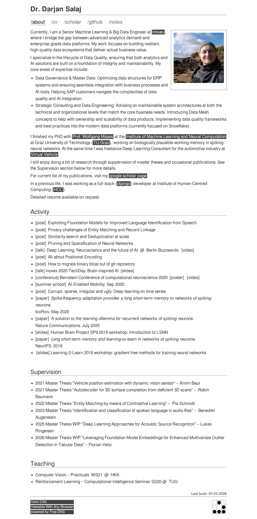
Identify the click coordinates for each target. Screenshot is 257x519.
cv (54, 22)
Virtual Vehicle (44, 154)
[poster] (177, 277)
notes (116, 22)
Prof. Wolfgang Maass (93, 136)
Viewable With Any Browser (52, 507)
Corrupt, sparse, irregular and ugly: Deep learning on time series (107, 291)
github (95, 22)
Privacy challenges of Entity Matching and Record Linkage (101, 230)
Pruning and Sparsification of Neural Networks (90, 243)
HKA (115, 475)
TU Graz (101, 142)
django (123, 183)
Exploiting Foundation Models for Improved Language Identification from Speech (122, 223)
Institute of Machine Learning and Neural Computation (176, 136)
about (38, 22)
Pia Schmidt (183, 403)
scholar (73, 22)
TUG (173, 482)
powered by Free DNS (48, 512)
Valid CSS (39, 502)
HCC (58, 189)
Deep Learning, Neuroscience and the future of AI (93, 250)
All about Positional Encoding (75, 257)
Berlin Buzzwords (162, 250)
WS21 (96, 475)
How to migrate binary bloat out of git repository (91, 264)
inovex (158, 32)
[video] (187, 250)
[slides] (127, 271)
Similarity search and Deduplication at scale (88, 236)
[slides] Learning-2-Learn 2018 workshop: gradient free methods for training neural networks (121, 353)
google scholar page (128, 176)
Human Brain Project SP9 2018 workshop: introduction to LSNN (109, 332)
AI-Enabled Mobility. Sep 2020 (96, 284)
